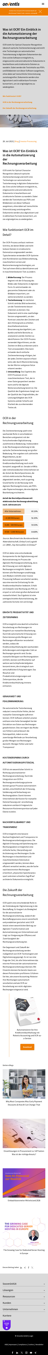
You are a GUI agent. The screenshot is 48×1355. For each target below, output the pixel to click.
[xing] (36, 1353)
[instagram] (26, 1353)
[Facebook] (29, 1268)
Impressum (13, 1344)
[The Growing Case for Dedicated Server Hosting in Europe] (24, 1232)
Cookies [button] (31, 1344)
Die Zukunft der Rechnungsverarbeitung (19, 108)
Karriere (7, 1315)
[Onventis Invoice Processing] (27, 1012)
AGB (6, 1344)
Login (31, 1336)
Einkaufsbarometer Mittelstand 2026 (24, 1200)
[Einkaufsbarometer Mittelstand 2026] (24, 1183)
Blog (17, 141)
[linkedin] (17, 1353)
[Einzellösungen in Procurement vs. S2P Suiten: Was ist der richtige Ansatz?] (24, 1133)
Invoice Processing (28, 141)
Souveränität (10, 1283)
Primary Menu (43, 4)
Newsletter (39, 1344)
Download (27, 1047)
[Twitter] (32, 1268)
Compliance (22, 1344)
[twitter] (22, 1353)
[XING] (25, 1268)
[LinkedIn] (21, 1268)
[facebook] (13, 1353)
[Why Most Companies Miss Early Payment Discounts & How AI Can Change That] (24, 1083)
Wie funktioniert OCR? (12, 96)
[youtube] (31, 1353)
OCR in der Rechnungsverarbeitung (17, 102)
